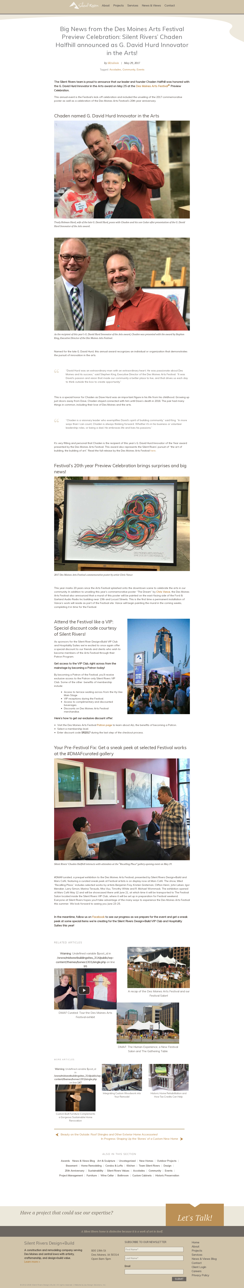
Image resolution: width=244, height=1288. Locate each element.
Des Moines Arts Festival (153, 86)
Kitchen (131, 1165)
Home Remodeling (91, 1165)
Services (132, 5)
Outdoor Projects (166, 1160)
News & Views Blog (83, 1160)
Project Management (71, 1175)
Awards (65, 1160)
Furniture (92, 1175)
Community (129, 69)
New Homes (146, 1160)
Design (167, 1165)
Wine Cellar (107, 1175)
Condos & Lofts (114, 1165)
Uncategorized (127, 1160)
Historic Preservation (167, 1175)
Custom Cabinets (142, 1175)
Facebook (98, 917)
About (106, 5)
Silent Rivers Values (118, 1170)
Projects (118, 5)
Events (140, 69)
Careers (196, 1271)
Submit (179, 1278)
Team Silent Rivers (149, 1165)
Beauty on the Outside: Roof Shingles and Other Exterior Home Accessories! (109, 1134)
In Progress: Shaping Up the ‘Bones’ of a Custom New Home (140, 1138)
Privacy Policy (200, 1275)
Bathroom (123, 1175)
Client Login (199, 1267)
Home (195, 1242)
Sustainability (95, 1170)
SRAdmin (113, 63)
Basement (71, 1165)
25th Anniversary (74, 1170)
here (153, 450)
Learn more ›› (32, 1261)
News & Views (151, 5)
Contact (170, 5)
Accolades (115, 69)
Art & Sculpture (106, 1160)
